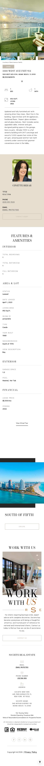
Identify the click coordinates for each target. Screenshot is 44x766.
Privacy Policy (30, 752)
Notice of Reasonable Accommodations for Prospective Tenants (22, 718)
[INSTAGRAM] (19, 740)
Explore (22, 526)
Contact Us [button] (22, 638)
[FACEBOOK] (14, 740)
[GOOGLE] (30, 740)
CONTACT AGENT (22, 217)
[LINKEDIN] (25, 740)
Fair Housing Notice (22, 713)
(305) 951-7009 (9, 202)
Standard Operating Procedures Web (22, 715)
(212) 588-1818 (22, 678)
